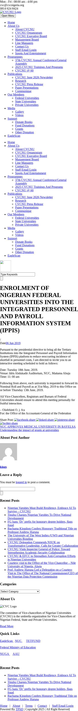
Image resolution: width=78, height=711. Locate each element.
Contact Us (22, 46)
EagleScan (14, 135)
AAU (16, 653)
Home (11, 22)
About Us (13, 25)
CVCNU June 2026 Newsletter (34, 77)
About (16, 705)
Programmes (15, 56)
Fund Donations (24, 125)
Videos (19, 115)
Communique (23, 91)
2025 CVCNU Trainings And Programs (39, 67)
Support (12, 118)
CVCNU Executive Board (31, 36)
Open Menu (8, 15)
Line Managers (24, 43)
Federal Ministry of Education (18, 647)
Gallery (19, 111)
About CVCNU (24, 29)
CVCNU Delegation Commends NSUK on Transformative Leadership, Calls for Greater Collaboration (43, 544)
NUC (18, 641)
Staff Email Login (26, 50)
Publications (15, 74)
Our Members (16, 94)
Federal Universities (27, 98)
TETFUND (33, 641)
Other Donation (24, 132)
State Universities (25, 101)
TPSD (19, 709)
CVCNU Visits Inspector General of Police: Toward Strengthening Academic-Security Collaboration (39, 551)
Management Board (27, 39)
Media (11, 108)
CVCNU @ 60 (24, 70)
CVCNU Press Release (29, 84)
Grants (19, 128)
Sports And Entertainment (30, 53)
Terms (29, 705)
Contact (42, 705)
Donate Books (23, 122)
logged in (21, 482)
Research (20, 80)
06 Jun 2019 (13, 343)
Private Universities (26, 104)
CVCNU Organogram (28, 32)
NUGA (5, 653)
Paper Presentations (26, 87)
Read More (6, 626)
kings (3, 467)
